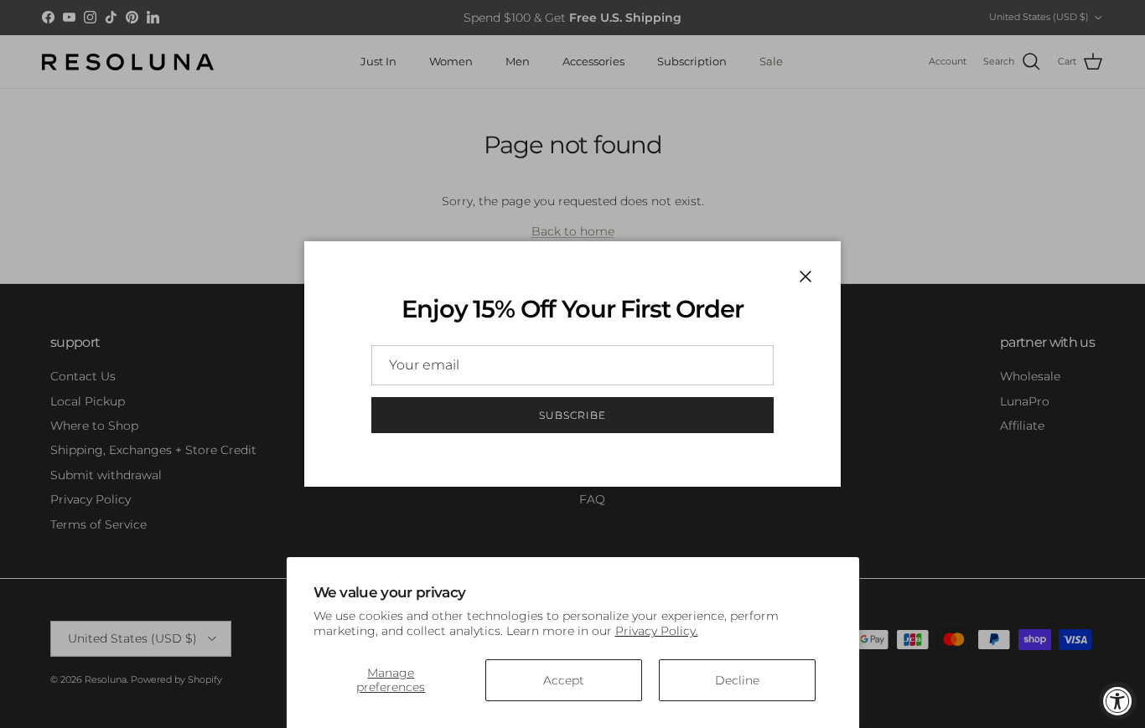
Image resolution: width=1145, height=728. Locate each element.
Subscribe (572, 415)
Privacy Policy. (656, 630)
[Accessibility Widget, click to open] (1118, 701)
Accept (563, 680)
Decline (737, 680)
